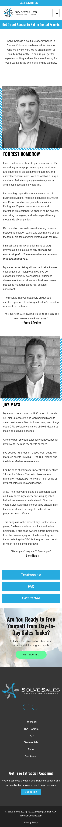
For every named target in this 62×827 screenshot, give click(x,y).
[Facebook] (35, 707)
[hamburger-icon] (56, 13)
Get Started (29, 2)
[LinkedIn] (26, 707)
